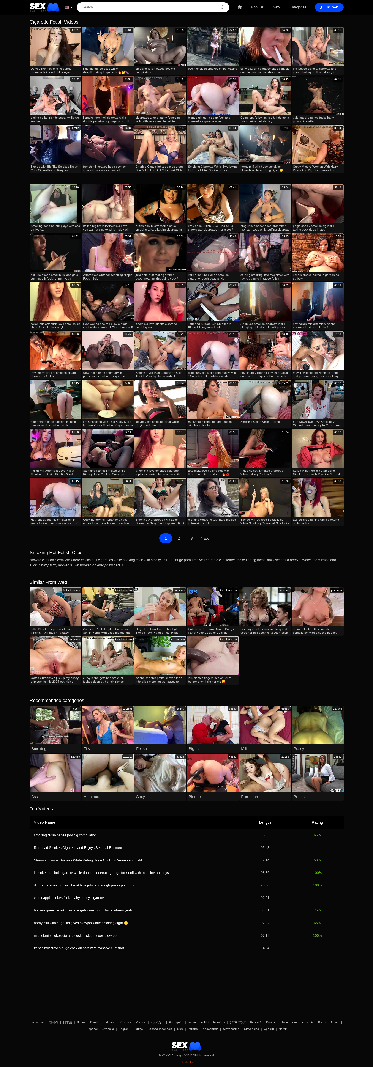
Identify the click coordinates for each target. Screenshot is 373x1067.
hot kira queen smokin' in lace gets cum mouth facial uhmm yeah (83, 910)
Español (92, 1029)
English (124, 1029)
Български (289, 1022)
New (276, 7)
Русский (255, 1022)
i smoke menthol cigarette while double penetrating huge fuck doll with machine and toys (101, 873)
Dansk (94, 1022)
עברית (192, 1022)
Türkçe (138, 1029)
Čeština (125, 1022)
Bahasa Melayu (328, 1022)
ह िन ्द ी (237, 1022)
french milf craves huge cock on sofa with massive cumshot (79, 948)
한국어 (53, 1022)
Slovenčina (251, 1029)
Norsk (283, 1029)
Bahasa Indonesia (160, 1029)
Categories (297, 7)
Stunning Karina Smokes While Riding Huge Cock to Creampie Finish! (88, 860)
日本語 (67, 1022)
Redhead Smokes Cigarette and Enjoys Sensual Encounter (79, 848)
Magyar (141, 1022)
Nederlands (210, 1029)
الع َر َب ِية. (157, 1022)
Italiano (193, 1029)
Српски (269, 1029)
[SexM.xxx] (45, 7)
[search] (222, 7)
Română (219, 1022)
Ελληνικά (110, 1022)
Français (307, 1022)
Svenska (108, 1029)
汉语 (180, 1029)
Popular (257, 7)
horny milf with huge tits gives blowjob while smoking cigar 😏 (81, 923)
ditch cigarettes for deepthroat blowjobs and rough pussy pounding (84, 885)
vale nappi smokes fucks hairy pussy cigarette (69, 898)
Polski (205, 1022)
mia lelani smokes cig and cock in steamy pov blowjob (75, 935)
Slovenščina (231, 1029)
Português (176, 1022)
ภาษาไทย (38, 1022)
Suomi (81, 1022)
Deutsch (271, 1022)
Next (206, 538)
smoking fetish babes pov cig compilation (65, 835)
